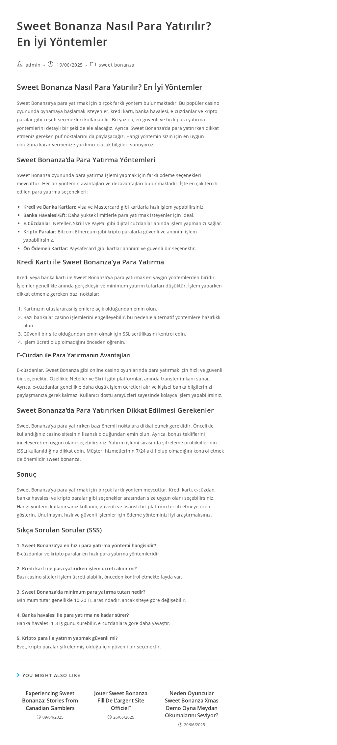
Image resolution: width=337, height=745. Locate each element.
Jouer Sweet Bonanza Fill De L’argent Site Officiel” (120, 701)
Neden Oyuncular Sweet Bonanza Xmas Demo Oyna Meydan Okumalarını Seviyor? (192, 704)
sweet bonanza (117, 65)
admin (33, 65)
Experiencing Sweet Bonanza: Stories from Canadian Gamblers (50, 701)
